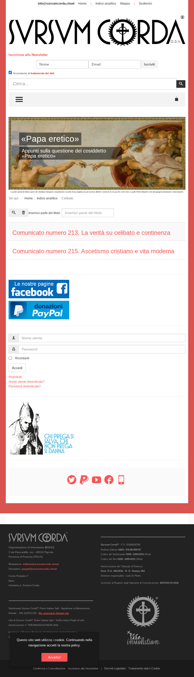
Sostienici (145, 3)
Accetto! (54, 657)
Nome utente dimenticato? (27, 382)
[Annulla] (23, 212)
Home (82, 3)
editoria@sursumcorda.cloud (41, 564)
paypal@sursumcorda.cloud (39, 568)
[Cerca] (14, 212)
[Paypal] (84, 482)
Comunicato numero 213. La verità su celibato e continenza (91, 232)
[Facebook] (108, 482)
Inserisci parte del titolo (45, 213)
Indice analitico (105, 3)
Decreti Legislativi (115, 668)
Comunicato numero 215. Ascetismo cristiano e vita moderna (93, 251)
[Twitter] (71, 482)
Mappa (125, 3)
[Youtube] (96, 482)
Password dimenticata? (25, 386)
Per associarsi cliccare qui (54, 613)
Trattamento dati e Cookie (144, 668)
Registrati (15, 377)
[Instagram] (121, 482)
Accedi (17, 368)
